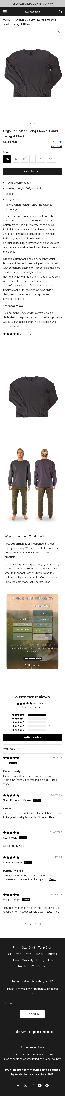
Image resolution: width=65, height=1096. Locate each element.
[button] (11, 334)
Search (21, 966)
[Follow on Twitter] (25, 1085)
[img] (11, 758)
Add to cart (32, 171)
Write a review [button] (32, 737)
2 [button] (31, 924)
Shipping (52, 953)
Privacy (39, 953)
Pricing (40, 960)
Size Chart (28, 947)
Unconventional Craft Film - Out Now (32, 3)
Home (7, 19)
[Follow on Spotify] (47, 1085)
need (34, 1047)
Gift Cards (14, 953)
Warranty (27, 960)
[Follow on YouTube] (40, 1085)
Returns (14, 960)
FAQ (31, 966)
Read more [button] (52, 911)
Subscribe (32, 1014)
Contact (42, 966)
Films (16, 947)
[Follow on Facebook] (18, 1085)
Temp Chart (45, 947)
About (51, 960)
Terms (28, 953)
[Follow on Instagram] (32, 1085)
